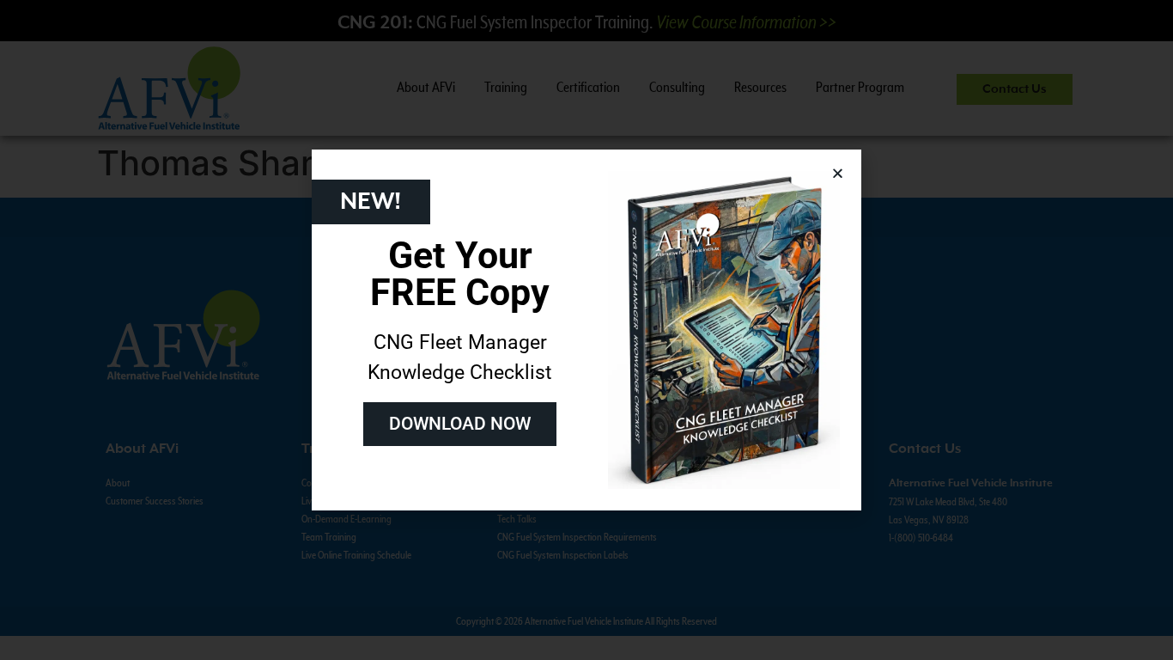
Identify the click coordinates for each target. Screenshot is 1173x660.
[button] (837, 173)
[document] (586, 330)
